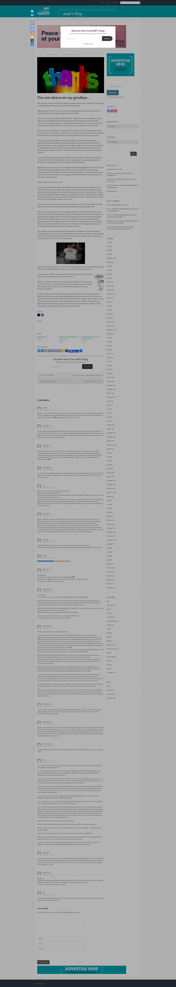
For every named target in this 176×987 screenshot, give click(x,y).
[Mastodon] (32, 29)
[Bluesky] (32, 26)
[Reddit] (32, 33)
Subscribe (107, 38)
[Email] (32, 18)
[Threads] (32, 40)
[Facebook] (32, 11)
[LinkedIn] (32, 15)
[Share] (32, 44)
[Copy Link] (32, 22)
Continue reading (88, 44)
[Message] (32, 37)
